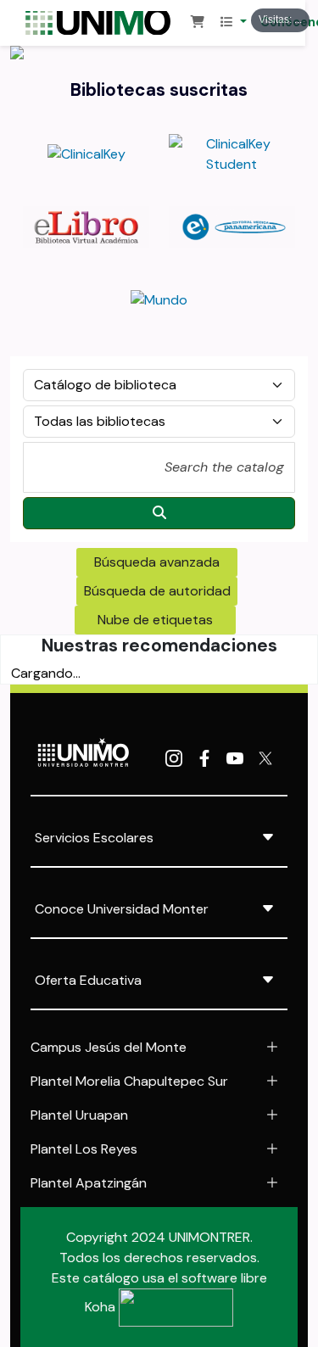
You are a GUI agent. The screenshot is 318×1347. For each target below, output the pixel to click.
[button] (197, 23)
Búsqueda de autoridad (157, 591)
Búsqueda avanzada (157, 562)
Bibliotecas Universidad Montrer (104, 23)
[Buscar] (159, 513)
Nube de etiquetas (155, 620)
